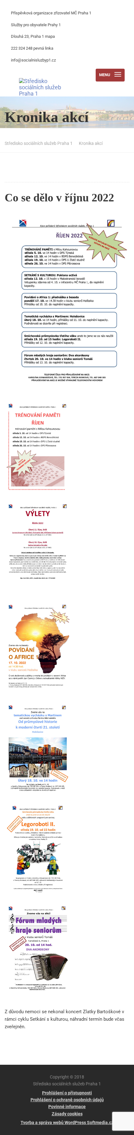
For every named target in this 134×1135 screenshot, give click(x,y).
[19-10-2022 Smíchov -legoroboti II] (42, 852)
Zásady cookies (67, 1113)
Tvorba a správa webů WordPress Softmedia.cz (67, 1122)
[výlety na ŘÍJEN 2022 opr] (42, 550)
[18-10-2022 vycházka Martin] (42, 751)
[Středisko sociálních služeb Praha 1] (45, 75)
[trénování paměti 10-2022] (42, 450)
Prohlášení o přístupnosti (67, 1092)
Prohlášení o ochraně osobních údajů (67, 1099)
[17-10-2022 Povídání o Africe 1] (42, 651)
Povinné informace (67, 1106)
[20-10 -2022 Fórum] (42, 952)
